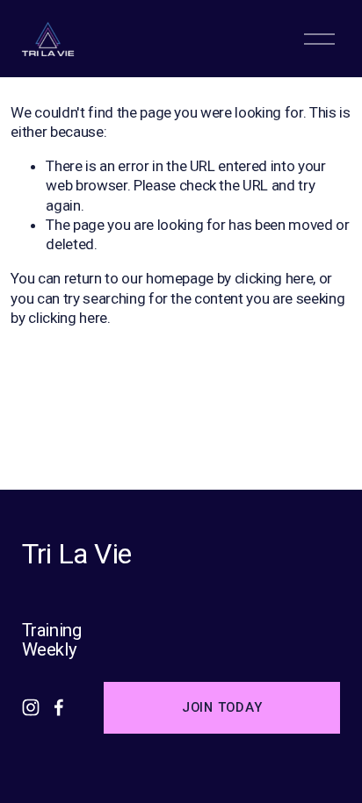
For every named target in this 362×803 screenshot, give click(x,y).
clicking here (274, 278)
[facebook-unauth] (59, 707)
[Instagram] (31, 707)
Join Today (222, 707)
